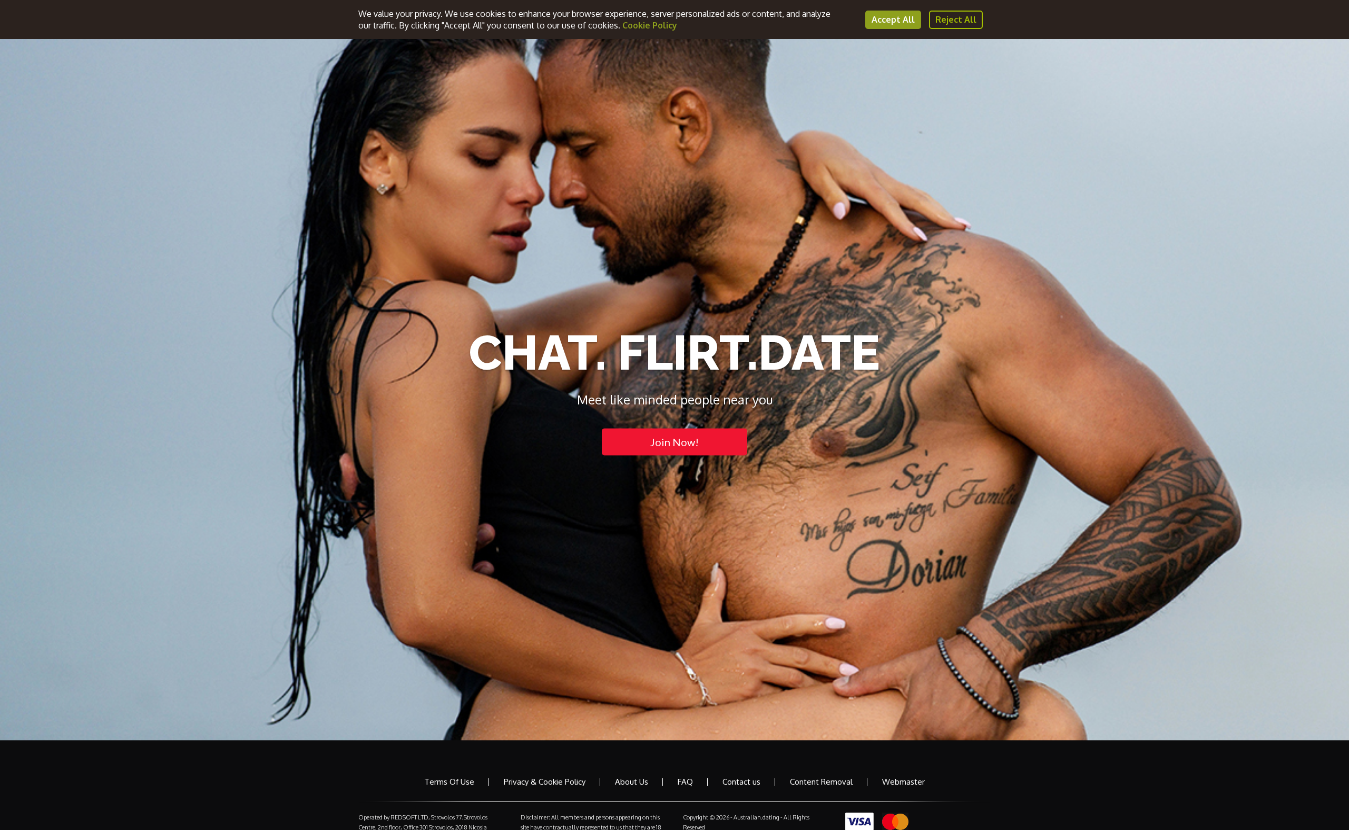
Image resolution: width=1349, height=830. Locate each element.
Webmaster (903, 782)
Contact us (741, 782)
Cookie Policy (649, 25)
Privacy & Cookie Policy (544, 782)
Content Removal (821, 782)
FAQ (685, 782)
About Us (631, 782)
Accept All (893, 19)
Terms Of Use (449, 782)
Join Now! (674, 442)
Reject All (955, 19)
